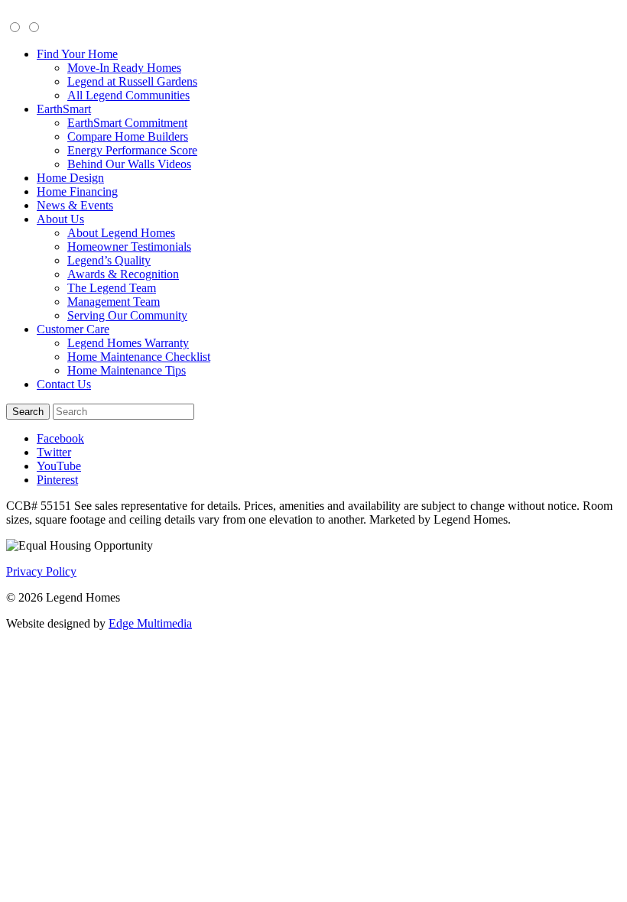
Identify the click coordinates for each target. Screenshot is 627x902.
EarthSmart (64, 108)
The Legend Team (111, 287)
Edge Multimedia (150, 623)
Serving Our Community (127, 315)
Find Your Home (77, 53)
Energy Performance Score (132, 150)
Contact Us (64, 384)
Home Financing (77, 191)
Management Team (113, 301)
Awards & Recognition (123, 274)
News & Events (75, 205)
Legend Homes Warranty (128, 342)
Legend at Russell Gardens (132, 81)
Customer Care (73, 329)
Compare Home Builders (127, 136)
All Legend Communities (128, 95)
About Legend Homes (121, 232)
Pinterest (57, 479)
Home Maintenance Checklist (138, 356)
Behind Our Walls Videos (129, 163)
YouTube (59, 465)
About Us (60, 219)
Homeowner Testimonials (129, 246)
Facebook (60, 438)
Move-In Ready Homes (124, 67)
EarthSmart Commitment (127, 122)
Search (28, 411)
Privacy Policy (41, 571)
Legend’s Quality (109, 260)
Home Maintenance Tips (126, 370)
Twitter (54, 452)
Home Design (70, 177)
